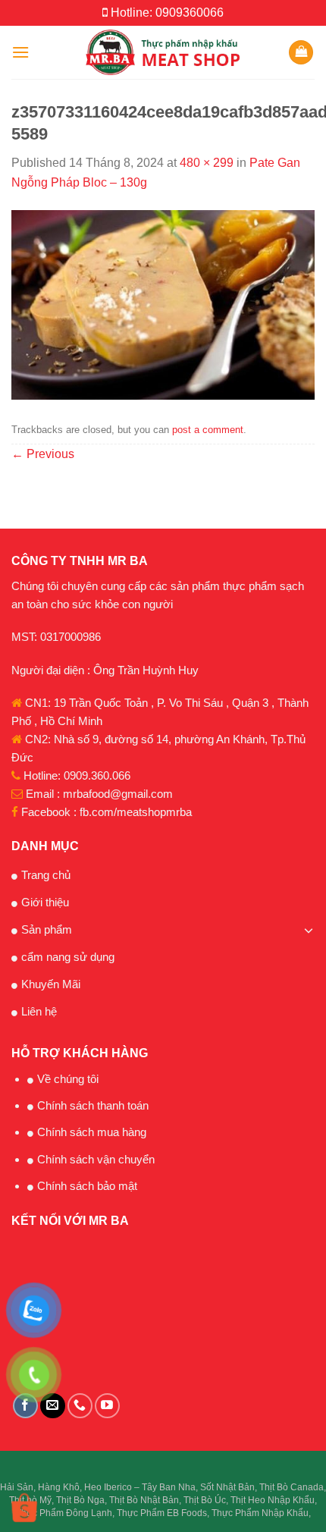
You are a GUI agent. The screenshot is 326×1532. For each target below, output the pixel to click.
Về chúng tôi (68, 1078)
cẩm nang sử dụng (67, 956)
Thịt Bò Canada (291, 1487)
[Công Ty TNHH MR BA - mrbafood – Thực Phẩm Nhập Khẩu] (163, 52)
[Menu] (20, 52)
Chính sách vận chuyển (96, 1159)
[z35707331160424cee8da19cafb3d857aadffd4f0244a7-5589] (163, 303)
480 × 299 (207, 162)
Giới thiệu (45, 902)
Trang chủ (46, 874)
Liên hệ (39, 1011)
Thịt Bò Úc (204, 1500)
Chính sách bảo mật (87, 1185)
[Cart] (301, 52)
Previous (42, 453)
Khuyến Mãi (50, 984)
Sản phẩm (46, 929)
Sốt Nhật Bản (227, 1487)
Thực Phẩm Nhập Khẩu (260, 1513)
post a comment (207, 429)
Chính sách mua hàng (91, 1131)
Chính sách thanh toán (93, 1105)
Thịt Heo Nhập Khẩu (272, 1500)
